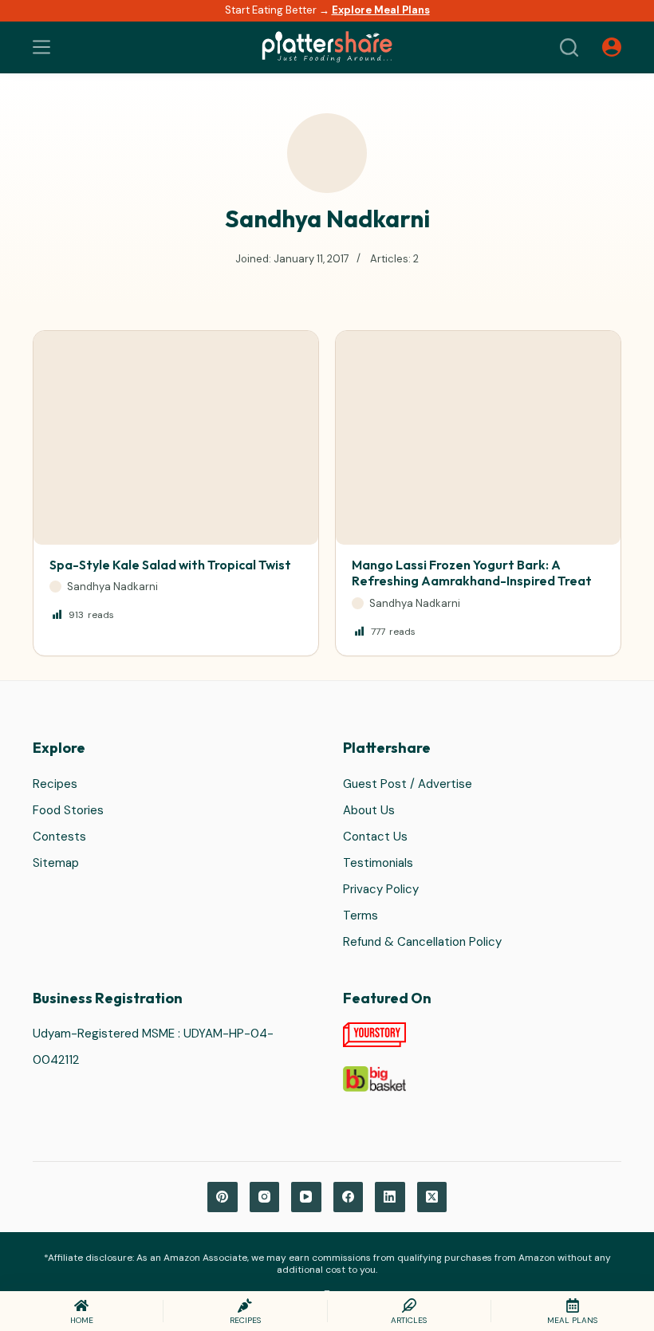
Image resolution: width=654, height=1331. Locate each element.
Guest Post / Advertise (407, 784)
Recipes (55, 784)
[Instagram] (265, 1197)
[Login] (611, 47)
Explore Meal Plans (381, 10)
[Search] (569, 47)
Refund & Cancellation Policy (422, 942)
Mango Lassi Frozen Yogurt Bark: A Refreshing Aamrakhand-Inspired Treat (472, 573)
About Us (369, 810)
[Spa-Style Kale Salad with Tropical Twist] (175, 438)
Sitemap (56, 863)
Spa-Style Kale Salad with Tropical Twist (170, 565)
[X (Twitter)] (432, 1197)
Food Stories (68, 810)
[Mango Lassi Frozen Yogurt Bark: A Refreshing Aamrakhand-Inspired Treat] (478, 438)
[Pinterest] (222, 1197)
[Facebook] (348, 1197)
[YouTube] (306, 1197)
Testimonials (378, 863)
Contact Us (375, 837)
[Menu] (41, 47)
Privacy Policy (381, 889)
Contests (59, 837)
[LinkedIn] (390, 1197)
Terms (360, 915)
